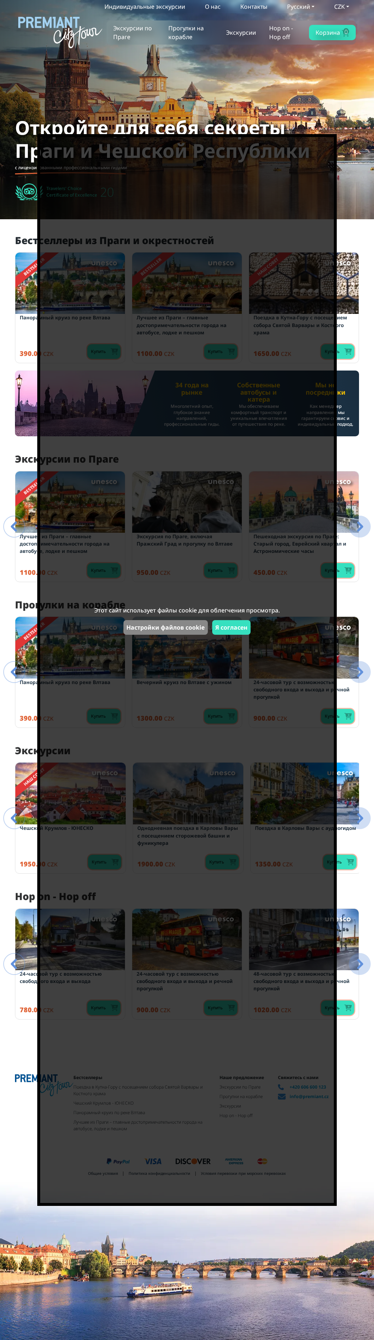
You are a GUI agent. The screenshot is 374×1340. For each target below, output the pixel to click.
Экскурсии (241, 33)
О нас (213, 7)
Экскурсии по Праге (132, 32)
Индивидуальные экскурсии (144, 7)
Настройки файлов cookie (165, 627)
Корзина (332, 32)
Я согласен (231, 627)
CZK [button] (339, 7)
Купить (332, 351)
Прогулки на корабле (186, 32)
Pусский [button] (298, 7)
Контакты (253, 7)
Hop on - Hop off (281, 32)
